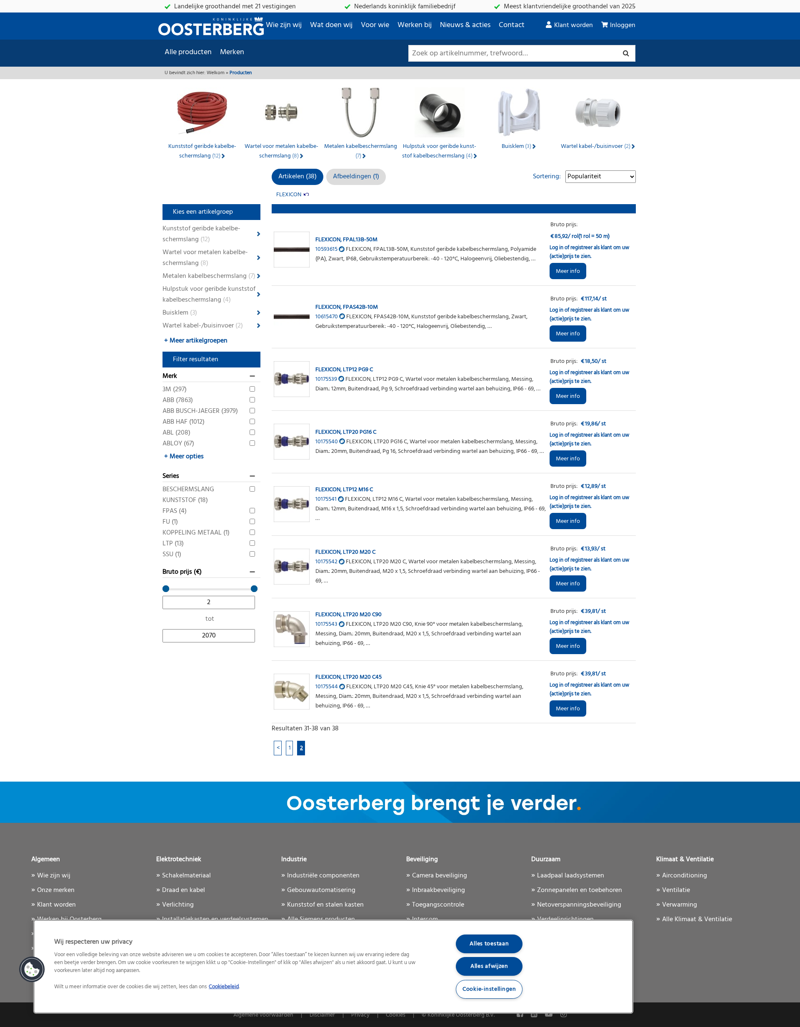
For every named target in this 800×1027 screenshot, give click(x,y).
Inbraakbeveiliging (438, 890)
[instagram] (563, 1015)
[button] (32, 969)
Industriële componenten (323, 875)
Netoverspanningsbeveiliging (579, 905)
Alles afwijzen (489, 966)
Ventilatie (676, 890)
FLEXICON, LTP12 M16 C (344, 490)
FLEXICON (288, 195)
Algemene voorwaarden (263, 1015)
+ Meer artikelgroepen (196, 340)
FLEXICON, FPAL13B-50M (346, 240)
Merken (232, 52)
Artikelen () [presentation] (297, 176)
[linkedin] (535, 1015)
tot (209, 619)
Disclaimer (322, 1015)
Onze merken (56, 890)
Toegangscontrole (438, 905)
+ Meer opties (184, 456)
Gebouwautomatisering (321, 890)
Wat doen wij (331, 25)
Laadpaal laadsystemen (570, 875)
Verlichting (178, 905)
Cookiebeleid (224, 986)
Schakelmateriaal (186, 875)
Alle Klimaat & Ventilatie (697, 919)
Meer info (568, 271)
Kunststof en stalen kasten (325, 905)
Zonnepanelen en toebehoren (579, 890)
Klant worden (573, 25)
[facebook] (521, 1015)
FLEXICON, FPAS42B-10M (346, 307)
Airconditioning (684, 875)
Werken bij (415, 25)
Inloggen (622, 25)
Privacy (360, 1015)
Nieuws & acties (465, 25)
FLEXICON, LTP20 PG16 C (345, 432)
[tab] (297, 177)
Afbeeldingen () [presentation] (356, 176)
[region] (333, 967)
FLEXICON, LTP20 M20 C (345, 552)
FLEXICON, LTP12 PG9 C (344, 370)
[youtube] (549, 1015)
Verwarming (679, 905)
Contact (512, 25)
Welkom (216, 73)
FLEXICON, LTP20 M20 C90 (348, 615)
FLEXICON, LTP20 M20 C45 (348, 677)
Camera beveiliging (439, 875)
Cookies (395, 1015)
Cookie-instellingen (489, 989)
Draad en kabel (183, 890)
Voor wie (375, 25)
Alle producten (188, 52)
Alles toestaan (489, 944)
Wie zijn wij (284, 25)
